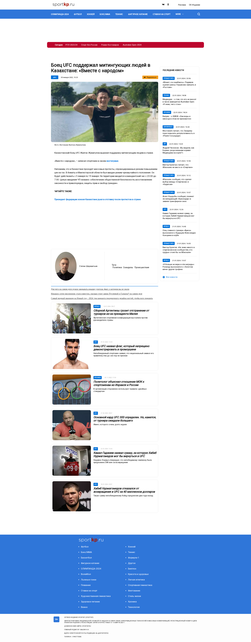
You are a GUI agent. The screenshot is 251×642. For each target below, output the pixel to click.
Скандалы (128, 267)
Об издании (194, 5)
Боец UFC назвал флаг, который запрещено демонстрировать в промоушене (121, 348)
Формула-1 (133, 557)
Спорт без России (89, 45)
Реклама (182, 5)
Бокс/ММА (86, 552)
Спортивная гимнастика (140, 585)
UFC (54, 77)
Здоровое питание (90, 601)
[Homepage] (63, 4)
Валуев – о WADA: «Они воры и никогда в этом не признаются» (177, 117)
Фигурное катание (90, 563)
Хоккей (131, 546)
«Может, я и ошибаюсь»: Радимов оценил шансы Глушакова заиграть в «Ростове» (179, 84)
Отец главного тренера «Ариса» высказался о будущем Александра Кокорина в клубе (179, 232)
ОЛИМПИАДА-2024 (91, 568)
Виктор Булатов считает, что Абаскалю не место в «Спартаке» (178, 166)
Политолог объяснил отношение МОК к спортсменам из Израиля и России (118, 383)
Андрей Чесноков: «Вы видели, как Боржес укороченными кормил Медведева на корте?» (178, 150)
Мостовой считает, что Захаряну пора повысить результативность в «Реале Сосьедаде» (179, 133)
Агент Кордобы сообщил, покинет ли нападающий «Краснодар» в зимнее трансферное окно (178, 198)
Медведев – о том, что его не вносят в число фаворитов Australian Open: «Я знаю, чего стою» (179, 101)
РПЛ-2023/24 (71, 45)
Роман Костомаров (110, 45)
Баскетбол (86, 557)
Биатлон (132, 568)
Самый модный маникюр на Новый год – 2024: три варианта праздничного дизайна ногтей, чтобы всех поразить (102, 298)
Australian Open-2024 (132, 45)
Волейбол (86, 574)
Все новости (171, 277)
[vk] (163, 5)
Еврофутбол (168, 127)
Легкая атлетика (136, 579)
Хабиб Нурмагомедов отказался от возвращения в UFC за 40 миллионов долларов (124, 490)
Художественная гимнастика (96, 596)
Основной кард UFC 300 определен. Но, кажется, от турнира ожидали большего (124, 419)
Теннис (166, 95)
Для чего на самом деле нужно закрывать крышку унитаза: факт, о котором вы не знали (90, 289)
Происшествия (141, 267)
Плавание (86, 585)
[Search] (199, 14)
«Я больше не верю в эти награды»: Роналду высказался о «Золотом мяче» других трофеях (179, 267)
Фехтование (134, 590)
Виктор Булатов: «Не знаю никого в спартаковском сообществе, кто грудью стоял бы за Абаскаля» (179, 250)
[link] (104, 112)
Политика (117, 267)
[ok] (168, 5)
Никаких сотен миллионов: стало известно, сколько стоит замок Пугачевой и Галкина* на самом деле (96, 294)
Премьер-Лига (169, 78)
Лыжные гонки (88, 579)
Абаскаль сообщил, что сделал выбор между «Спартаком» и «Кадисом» (177, 181)
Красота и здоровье (138, 574)
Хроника (167, 112)
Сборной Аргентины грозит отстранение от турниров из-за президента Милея (121, 312)
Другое (131, 563)
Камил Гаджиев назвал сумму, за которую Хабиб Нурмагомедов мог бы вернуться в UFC (124, 454)
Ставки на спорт (89, 590)
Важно (84, 607)
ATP (165, 144)
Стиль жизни (134, 596)
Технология (134, 607)
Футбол (166, 226)
